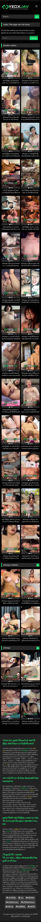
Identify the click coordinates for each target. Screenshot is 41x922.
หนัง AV (10, 906)
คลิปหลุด (31, 897)
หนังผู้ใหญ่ (21, 906)
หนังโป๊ (27, 748)
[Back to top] (34, 908)
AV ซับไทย (12, 897)
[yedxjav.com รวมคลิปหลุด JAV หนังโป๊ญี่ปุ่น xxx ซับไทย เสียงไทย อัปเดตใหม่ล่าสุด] (17, 7)
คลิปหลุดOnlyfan (28, 902)
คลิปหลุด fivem (13, 902)
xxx (22, 897)
